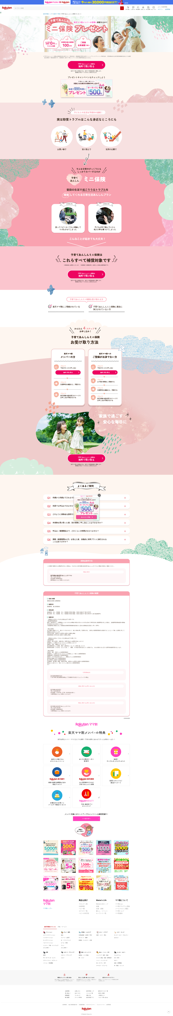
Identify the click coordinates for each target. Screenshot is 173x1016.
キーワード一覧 (101, 913)
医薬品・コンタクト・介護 (85, 940)
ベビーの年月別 (84, 913)
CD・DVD (116, 957)
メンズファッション (48, 937)
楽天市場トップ (47, 14)
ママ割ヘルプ (119, 911)
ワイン (62, 945)
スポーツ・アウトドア (66, 955)
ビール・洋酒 (64, 942)
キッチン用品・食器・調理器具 (104, 957)
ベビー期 (82, 908)
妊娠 (97, 906)
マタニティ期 (83, 904)
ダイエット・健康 (83, 937)
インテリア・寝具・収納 (102, 955)
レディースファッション (49, 935)
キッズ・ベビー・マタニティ (121, 935)
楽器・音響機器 (118, 963)
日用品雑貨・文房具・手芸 (85, 935)
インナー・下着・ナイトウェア (50, 945)
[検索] (122, 8)
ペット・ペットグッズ (101, 960)
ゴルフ (62, 957)
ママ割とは (119, 904)
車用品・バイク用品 (83, 955)
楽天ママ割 (57, 14)
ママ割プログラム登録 (122, 906)
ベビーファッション (48, 942)
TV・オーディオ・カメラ (49, 957)
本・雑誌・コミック (119, 965)
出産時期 (82, 906)
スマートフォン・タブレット (50, 960)
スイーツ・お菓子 (65, 937)
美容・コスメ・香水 (101, 935)
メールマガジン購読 (121, 908)
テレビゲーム (117, 955)
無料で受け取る (86, 65)
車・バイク (81, 957)
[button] (133, 8)
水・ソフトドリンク (66, 940)
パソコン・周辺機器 (48, 963)
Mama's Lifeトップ (102, 904)
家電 (44, 955)
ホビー (115, 960)
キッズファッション (48, 940)
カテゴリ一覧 (83, 911)
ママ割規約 (119, 913)
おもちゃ (116, 937)
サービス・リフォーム (101, 965)
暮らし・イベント (102, 911)
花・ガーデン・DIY (101, 963)
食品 (62, 935)
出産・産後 (99, 908)
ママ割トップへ (47, 908)
